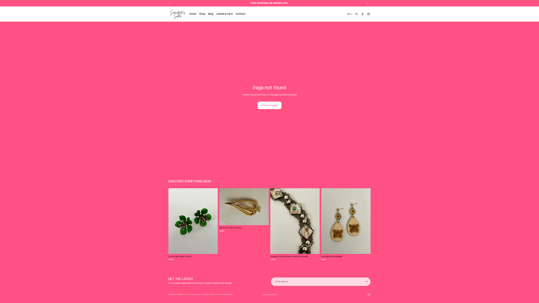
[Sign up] (366, 282)
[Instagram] (369, 294)
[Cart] (369, 14)
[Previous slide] (169, 3)
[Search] (356, 14)
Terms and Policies (269, 295)
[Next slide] (367, 3)
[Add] (213, 249)
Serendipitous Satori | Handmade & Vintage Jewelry (195, 294)
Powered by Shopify (225, 294)
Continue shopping (269, 105)
